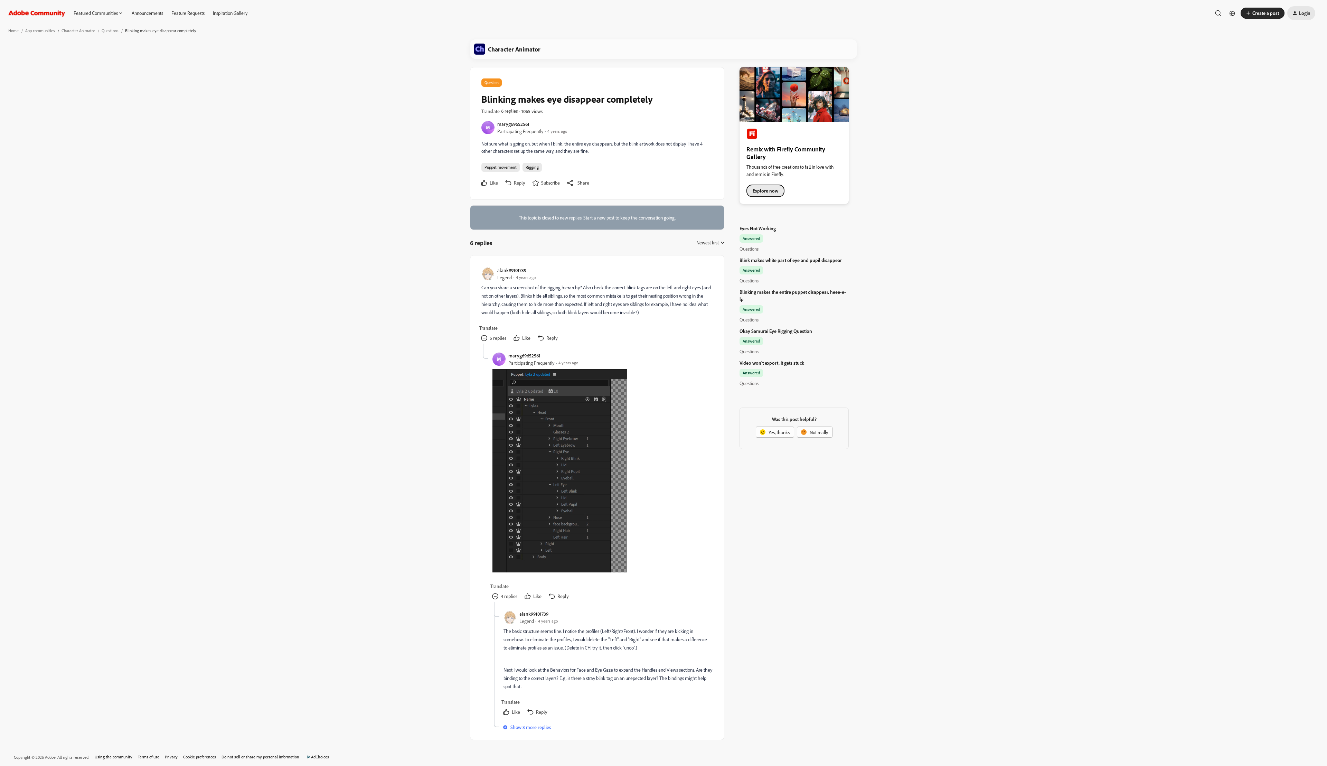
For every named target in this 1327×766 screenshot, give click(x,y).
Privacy (171, 756)
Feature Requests (188, 13)
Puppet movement (500, 167)
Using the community (113, 756)
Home (13, 30)
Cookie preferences (199, 756)
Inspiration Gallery (230, 13)
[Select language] (1232, 13)
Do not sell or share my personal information (260, 756)
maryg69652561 (513, 124)
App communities (40, 30)
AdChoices (320, 756)
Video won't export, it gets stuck (772, 363)
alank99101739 (511, 270)
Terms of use (148, 756)
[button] (1262, 13)
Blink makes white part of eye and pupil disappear (791, 260)
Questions (110, 30)
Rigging (532, 167)
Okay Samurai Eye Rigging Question (776, 331)
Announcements (147, 13)
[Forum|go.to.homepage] (36, 13)
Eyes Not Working (758, 228)
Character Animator (78, 30)
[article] (597, 305)
